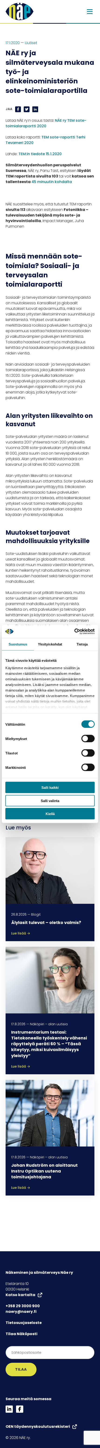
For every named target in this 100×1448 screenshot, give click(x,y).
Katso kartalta (20, 1294)
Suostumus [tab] (18, 644)
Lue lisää (20, 933)
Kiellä (50, 814)
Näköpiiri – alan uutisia (49, 1024)
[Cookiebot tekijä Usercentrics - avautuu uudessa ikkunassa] (74, 632)
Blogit (36, 914)
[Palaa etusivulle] (19, 11)
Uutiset (31, 43)
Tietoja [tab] (82, 644)
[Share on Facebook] (18, 109)
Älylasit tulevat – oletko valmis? (46, 922)
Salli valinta (50, 801)
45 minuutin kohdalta (51, 181)
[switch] (88, 738)
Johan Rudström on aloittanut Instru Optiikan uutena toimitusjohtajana (44, 1171)
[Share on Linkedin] (35, 109)
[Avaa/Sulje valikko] (89, 11)
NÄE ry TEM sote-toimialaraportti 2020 (46, 123)
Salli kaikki (50, 788)
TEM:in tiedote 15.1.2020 (40, 154)
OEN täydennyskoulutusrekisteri (38, 1426)
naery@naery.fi (21, 1311)
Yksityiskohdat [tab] (50, 644)
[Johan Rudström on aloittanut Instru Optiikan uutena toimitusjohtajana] (50, 1113)
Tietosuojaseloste (24, 1322)
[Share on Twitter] (27, 109)
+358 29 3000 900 (23, 1306)
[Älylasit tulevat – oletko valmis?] (50, 870)
